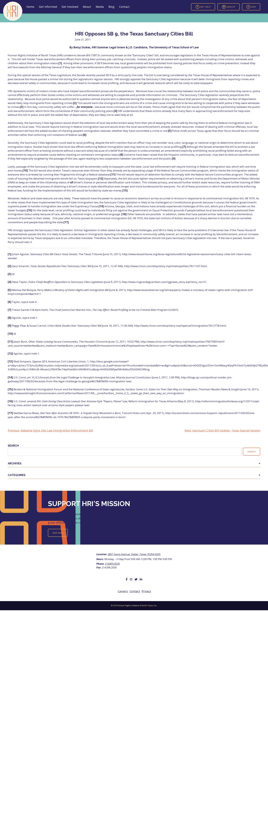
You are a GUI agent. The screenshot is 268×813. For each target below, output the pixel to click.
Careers (123, 591)
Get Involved (70, 7)
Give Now (57, 532)
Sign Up (230, 6)
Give (253, 6)
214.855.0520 (112, 563)
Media (100, 7)
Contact (124, 7)
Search (13, 445)
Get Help (205, 6)
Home (30, 7)
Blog (111, 7)
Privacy (146, 591)
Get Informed (48, 7)
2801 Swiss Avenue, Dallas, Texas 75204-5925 (134, 554)
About (87, 7)
